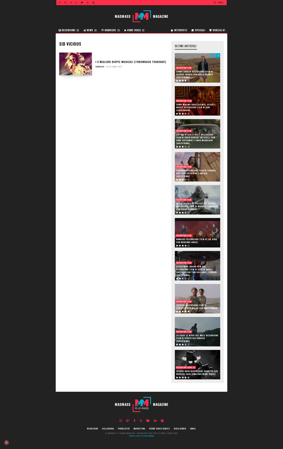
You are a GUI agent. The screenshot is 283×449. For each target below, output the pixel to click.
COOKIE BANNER (148, 436)
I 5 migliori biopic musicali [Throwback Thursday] (131, 62)
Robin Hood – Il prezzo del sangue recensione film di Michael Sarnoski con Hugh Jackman (197, 206)
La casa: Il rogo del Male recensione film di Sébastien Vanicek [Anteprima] (197, 338)
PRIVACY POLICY (135, 436)
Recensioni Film (183, 68)
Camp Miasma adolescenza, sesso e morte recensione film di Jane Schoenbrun (196, 107)
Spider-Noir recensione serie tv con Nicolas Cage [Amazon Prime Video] (197, 373)
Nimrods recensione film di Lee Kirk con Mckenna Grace (196, 241)
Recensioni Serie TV (185, 367)
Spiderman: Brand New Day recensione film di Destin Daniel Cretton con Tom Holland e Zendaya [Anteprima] (196, 271)
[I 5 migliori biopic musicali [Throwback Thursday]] (75, 64)
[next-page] (218, 55)
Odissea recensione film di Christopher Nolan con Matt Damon (196, 307)
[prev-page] (213, 55)
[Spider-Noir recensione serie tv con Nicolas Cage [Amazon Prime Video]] (197, 364)
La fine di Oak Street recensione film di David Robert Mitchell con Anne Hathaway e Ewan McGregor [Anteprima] (195, 139)
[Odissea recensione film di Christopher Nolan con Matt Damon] (197, 298)
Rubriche (100, 67)
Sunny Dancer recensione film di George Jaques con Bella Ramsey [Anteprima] (194, 74)
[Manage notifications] (6, 442)
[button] (218, 2)
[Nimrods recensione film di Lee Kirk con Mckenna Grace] (197, 232)
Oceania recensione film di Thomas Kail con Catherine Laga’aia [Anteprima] (196, 173)
